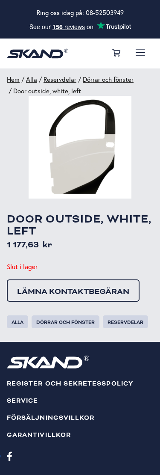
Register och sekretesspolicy (70, 384)
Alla (31, 79)
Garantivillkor (39, 435)
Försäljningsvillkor (50, 418)
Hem (13, 79)
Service (22, 401)
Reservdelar (60, 79)
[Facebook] (9, 455)
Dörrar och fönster (108, 79)
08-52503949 (105, 13)
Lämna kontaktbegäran (73, 291)
